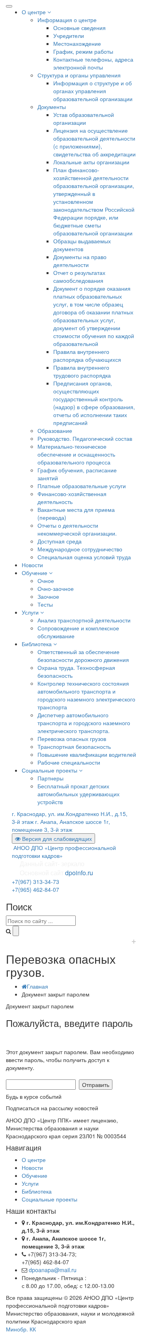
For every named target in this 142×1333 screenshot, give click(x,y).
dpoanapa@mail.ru (53, 1270)
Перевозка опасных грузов (71, 739)
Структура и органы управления (79, 75)
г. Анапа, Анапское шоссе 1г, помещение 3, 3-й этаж (61, 825)
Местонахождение (77, 43)
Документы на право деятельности (79, 261)
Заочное (48, 596)
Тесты (45, 604)
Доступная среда (59, 541)
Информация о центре (67, 20)
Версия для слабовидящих (56, 838)
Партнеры (50, 778)
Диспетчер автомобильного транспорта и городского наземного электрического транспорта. (83, 723)
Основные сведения (79, 28)
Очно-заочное (55, 588)
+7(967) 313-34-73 (35, 882)
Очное (45, 581)
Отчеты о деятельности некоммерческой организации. (77, 529)
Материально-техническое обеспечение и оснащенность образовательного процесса (76, 454)
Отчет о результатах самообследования (79, 276)
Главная (37, 986)
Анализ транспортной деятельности (84, 620)
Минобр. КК (21, 1329)
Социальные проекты (50, 770)
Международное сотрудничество (79, 549)
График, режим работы (83, 51)
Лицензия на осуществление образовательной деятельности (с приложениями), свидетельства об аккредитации (94, 142)
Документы (51, 107)
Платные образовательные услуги (81, 486)
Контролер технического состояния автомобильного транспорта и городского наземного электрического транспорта (86, 695)
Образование (54, 430)
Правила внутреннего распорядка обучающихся (87, 355)
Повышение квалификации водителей (86, 754)
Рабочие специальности (68, 762)
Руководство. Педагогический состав (84, 438)
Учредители (68, 35)
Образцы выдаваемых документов (82, 245)
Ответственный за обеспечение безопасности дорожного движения (83, 656)
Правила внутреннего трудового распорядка (82, 371)
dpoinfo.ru (79, 872)
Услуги (31, 612)
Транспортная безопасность (74, 746)
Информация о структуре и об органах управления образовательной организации (93, 91)
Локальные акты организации (91, 162)
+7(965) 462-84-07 (35, 889)
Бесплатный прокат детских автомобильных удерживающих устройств (78, 794)
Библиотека (37, 644)
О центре (34, 12)
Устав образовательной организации (83, 118)
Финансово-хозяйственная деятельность (71, 498)
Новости (32, 565)
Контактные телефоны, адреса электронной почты (93, 63)
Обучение (35, 573)
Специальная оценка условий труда (84, 557)
